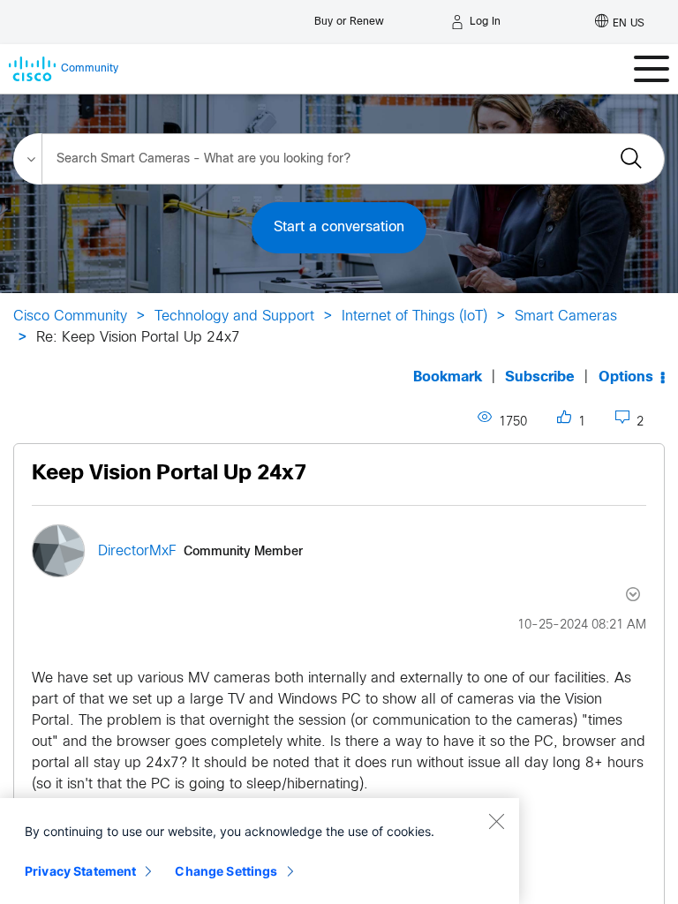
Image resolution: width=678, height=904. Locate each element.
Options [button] (626, 377)
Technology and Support (234, 316)
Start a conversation (339, 227)
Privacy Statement (80, 870)
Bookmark (447, 377)
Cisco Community (70, 316)
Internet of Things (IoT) (414, 316)
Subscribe (540, 377)
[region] (259, 851)
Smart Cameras (566, 316)
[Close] (496, 821)
